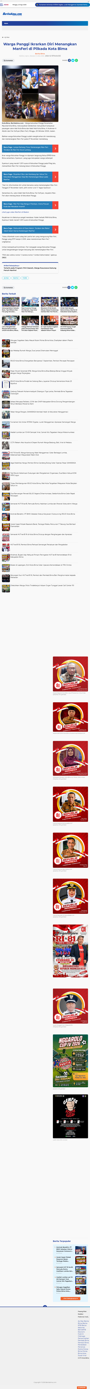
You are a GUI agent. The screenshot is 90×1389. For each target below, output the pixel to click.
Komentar (9, 287)
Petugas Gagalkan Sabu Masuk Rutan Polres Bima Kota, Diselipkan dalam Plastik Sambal (63, 1289)
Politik (25, 278)
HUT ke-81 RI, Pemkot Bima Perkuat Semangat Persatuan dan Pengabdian (39, 545)
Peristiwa (81, 1347)
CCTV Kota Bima (83, 1358)
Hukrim (81, 1334)
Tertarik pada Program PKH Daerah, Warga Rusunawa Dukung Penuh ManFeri (30, 269)
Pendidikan (82, 1345)
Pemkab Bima (83, 1340)
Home (6, 5)
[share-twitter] (72, 60)
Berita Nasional (82, 1326)
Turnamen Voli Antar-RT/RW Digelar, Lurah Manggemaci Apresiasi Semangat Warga (43, 422)
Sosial (80, 1355)
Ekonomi (81, 1332)
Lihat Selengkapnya (70, 1298)
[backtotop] (45, 1307)
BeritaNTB (82, 1330)
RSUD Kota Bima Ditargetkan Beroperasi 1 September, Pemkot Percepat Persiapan (42, 361)
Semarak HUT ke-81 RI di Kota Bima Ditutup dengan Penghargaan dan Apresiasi (41, 534)
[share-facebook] (69, 60)
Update (82, 1387)
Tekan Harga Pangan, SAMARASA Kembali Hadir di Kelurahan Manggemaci (39, 412)
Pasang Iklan (82, 1311)
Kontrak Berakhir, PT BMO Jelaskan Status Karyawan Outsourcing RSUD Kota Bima (42, 514)
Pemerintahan (83, 1338)
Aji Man (6, 278)
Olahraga (81, 1336)
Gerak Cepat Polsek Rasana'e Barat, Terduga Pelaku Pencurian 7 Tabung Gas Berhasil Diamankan (63, 1259)
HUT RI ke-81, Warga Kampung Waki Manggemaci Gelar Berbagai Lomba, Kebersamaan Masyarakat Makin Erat (38, 454)
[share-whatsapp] (76, 60)
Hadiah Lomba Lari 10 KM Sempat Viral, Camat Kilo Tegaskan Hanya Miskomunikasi (63, 4)
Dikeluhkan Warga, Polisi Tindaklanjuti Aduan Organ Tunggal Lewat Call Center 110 (42, 585)
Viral (84, 1355)
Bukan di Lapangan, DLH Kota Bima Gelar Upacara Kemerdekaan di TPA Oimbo (41, 565)
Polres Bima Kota (82, 1352)
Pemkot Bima (83, 1343)
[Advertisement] (40, 608)
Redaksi (80, 1314)
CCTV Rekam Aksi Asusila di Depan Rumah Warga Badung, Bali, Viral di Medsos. (41, 442)
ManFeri (15, 278)
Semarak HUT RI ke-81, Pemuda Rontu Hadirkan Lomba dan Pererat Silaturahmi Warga (43, 504)
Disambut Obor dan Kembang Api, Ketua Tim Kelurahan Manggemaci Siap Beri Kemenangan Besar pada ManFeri (26, 177)
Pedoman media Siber (84, 1317)
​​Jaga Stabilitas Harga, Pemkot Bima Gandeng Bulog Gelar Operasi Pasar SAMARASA (43, 463)
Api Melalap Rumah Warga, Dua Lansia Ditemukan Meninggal (34, 351)
